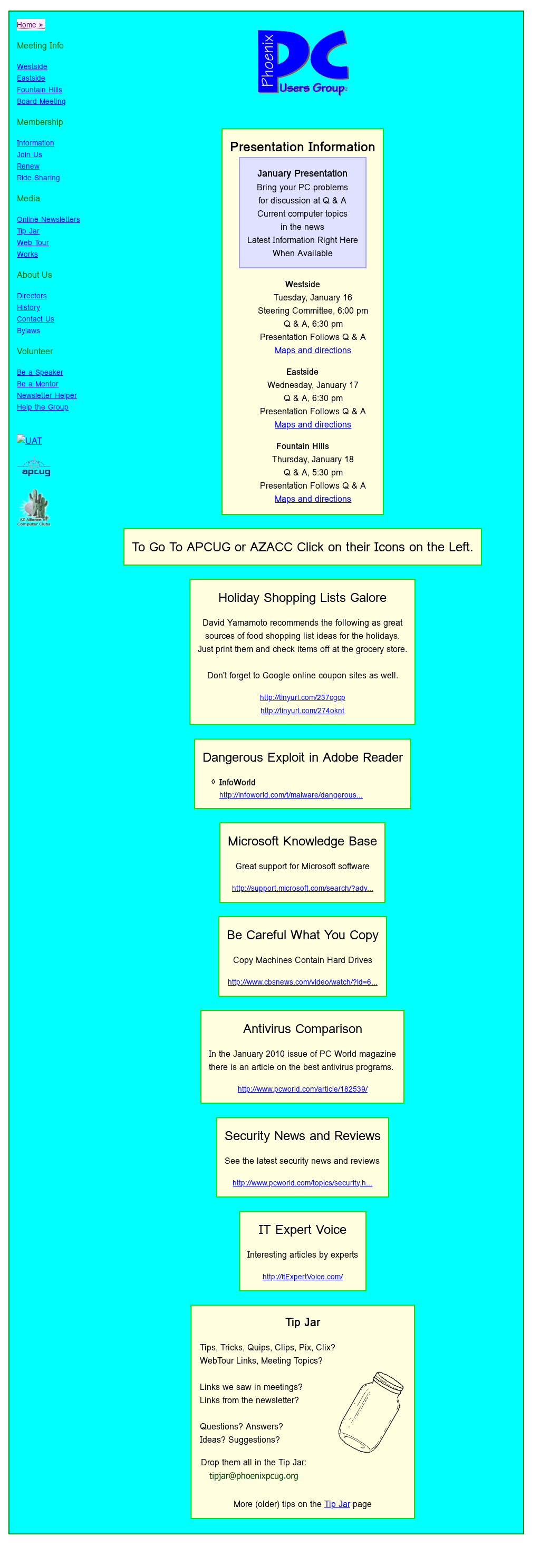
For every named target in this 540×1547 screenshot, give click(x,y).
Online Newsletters (48, 219)
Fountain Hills (39, 89)
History (28, 307)
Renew (28, 166)
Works (27, 254)
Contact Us (35, 319)
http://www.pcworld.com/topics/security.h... (302, 1183)
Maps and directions (313, 350)
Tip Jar (28, 231)
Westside (32, 66)
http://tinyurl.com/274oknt (302, 710)
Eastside (31, 78)
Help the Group (43, 407)
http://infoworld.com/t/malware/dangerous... (291, 795)
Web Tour (33, 242)
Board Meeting (41, 101)
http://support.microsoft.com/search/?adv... (302, 888)
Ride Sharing (38, 177)
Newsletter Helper (47, 395)
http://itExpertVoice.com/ (303, 1276)
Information (35, 143)
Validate (32, 545)
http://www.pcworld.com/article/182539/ (303, 1089)
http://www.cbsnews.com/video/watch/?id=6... (303, 982)
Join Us (29, 154)
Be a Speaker (40, 372)
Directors (32, 295)
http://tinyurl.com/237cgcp (302, 697)
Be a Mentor (38, 384)
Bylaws (28, 330)
